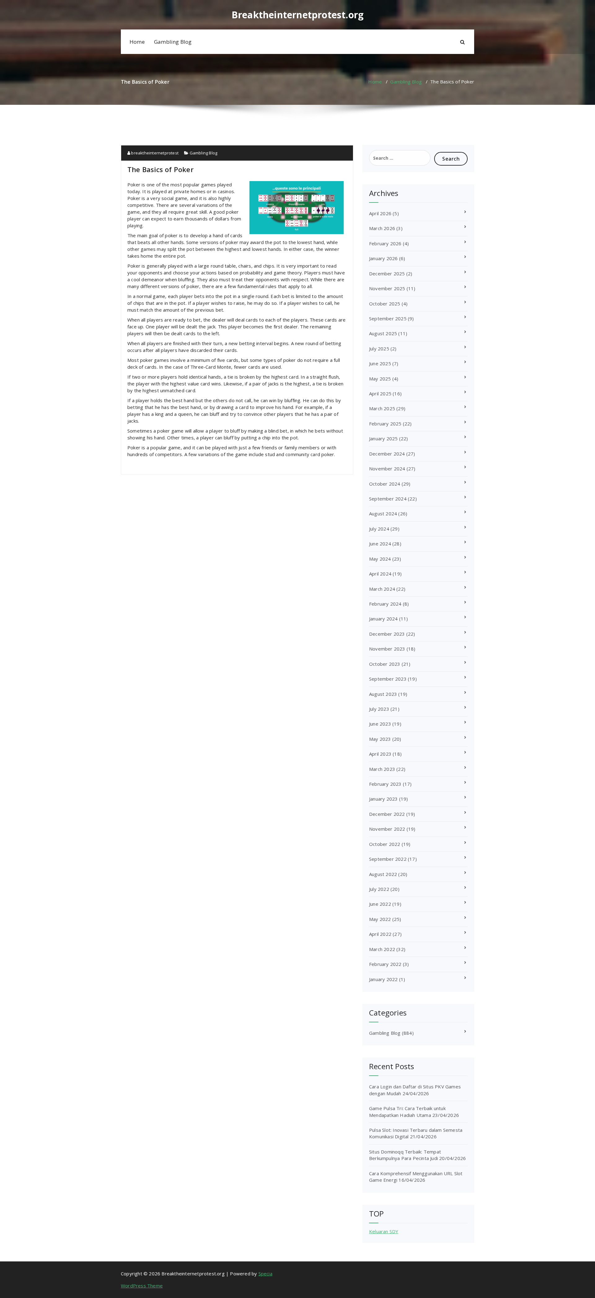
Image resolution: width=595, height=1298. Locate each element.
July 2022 (379, 889)
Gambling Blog (173, 41)
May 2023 (380, 739)
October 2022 (384, 844)
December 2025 (387, 273)
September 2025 (388, 318)
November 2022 (387, 829)
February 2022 (385, 964)
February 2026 (385, 243)
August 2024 (383, 513)
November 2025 (387, 288)
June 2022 (380, 904)
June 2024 (380, 543)
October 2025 (384, 303)
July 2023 (379, 709)
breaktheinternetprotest (154, 153)
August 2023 (383, 694)
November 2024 (387, 468)
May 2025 (380, 379)
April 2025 (380, 393)
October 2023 (384, 664)
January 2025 (383, 438)
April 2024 (380, 574)
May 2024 (380, 559)
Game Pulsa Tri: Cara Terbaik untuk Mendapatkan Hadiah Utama (407, 1111)
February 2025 (385, 423)
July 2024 (379, 529)
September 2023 (388, 679)
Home (137, 41)
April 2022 (380, 934)
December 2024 (387, 454)
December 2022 (387, 814)
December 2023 (387, 634)
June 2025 (380, 363)
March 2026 (382, 228)
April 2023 (380, 754)
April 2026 (380, 213)
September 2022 (388, 859)
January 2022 (383, 979)
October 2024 (384, 484)
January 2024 (383, 619)
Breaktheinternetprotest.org (297, 14)
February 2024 (385, 604)
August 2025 (383, 333)
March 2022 (382, 949)
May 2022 (380, 919)
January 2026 (383, 258)
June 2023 (380, 724)
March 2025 (382, 408)
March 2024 (382, 589)
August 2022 (383, 874)
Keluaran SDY (383, 1231)
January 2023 (383, 799)
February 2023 (385, 784)
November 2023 (387, 649)
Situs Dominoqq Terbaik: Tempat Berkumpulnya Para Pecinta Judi (405, 1155)
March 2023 (382, 769)
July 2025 (379, 348)
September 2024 (388, 499)
